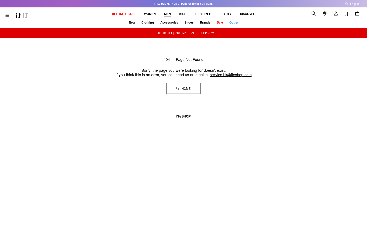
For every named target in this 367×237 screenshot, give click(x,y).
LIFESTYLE (203, 14)
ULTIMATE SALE (124, 14)
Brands (205, 22)
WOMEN (150, 14)
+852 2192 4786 (81, 144)
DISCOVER (247, 14)
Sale (220, 22)
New (132, 22)
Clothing (147, 22)
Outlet (233, 22)
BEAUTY (225, 14)
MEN (167, 14)
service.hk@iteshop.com (231, 74)
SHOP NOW (207, 33)
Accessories (169, 22)
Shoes (189, 22)
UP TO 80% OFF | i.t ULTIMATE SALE (175, 33)
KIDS (182, 14)
